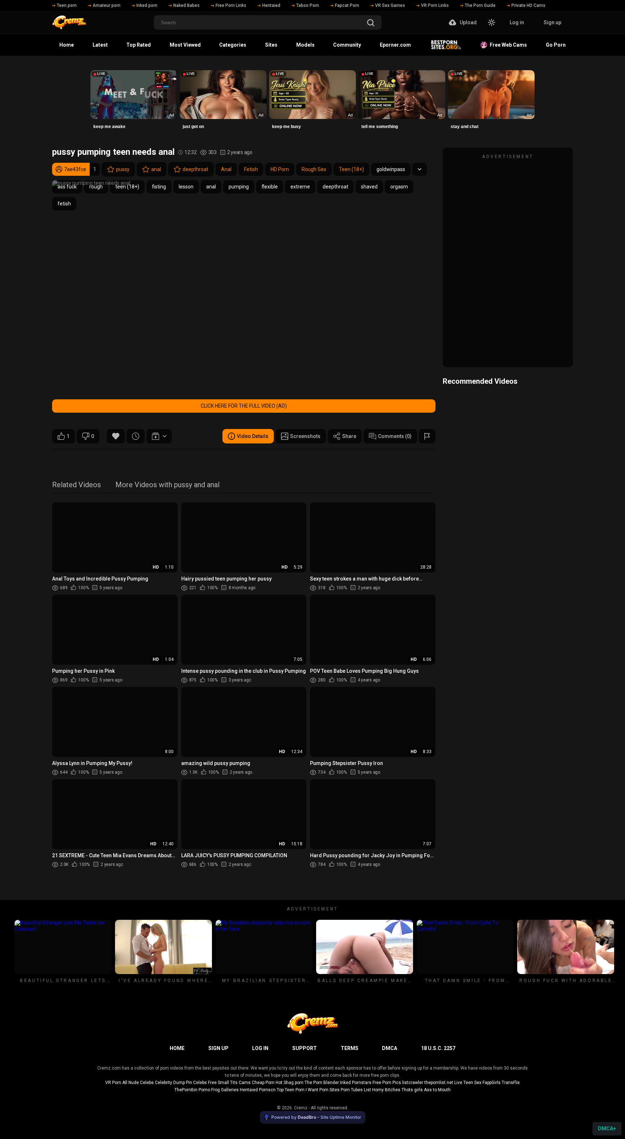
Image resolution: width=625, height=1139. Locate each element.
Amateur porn (106, 5)
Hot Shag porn (289, 1082)
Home (66, 45)
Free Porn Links (231, 5)
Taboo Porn (307, 5)
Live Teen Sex (467, 1082)
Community (347, 45)
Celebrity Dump (170, 1082)
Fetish (251, 169)
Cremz (300, 1107)
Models (305, 45)
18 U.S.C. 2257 (438, 1048)
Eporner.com (395, 45)
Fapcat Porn (347, 5)
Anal (226, 169)
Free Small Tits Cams (229, 1082)
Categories (232, 45)
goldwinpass (391, 169)
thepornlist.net (438, 1082)
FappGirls (491, 1082)
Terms (349, 1048)
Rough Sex (314, 169)
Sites (271, 45)
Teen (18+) (351, 169)
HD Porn (280, 169)
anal (156, 169)
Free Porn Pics (387, 1082)
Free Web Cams (507, 45)
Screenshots (305, 436)
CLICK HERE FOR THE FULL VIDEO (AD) (244, 406)
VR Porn (113, 1082)
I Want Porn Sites (323, 1089)
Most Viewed (185, 45)
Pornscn (267, 1089)
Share (349, 436)
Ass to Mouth (437, 1089)
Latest (100, 45)
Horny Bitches (386, 1089)
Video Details (252, 436)
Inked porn (146, 5)
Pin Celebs (196, 1082)
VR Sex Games (390, 5)
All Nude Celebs (138, 1082)
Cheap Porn (263, 1082)
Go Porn (556, 45)
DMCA (389, 1048)
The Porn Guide (480, 5)
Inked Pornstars (355, 1082)
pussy (122, 169)
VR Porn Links (435, 5)
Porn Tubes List (356, 1089)
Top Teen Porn (291, 1089)
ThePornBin (185, 1089)
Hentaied (271, 5)
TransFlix (511, 1082)
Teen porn (67, 5)
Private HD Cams (528, 5)
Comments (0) (395, 436)
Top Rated (138, 45)
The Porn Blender (322, 1082)
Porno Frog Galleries (219, 1089)
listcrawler (412, 1082)
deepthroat (195, 169)
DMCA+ (607, 1128)
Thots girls (412, 1089)
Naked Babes (186, 5)
